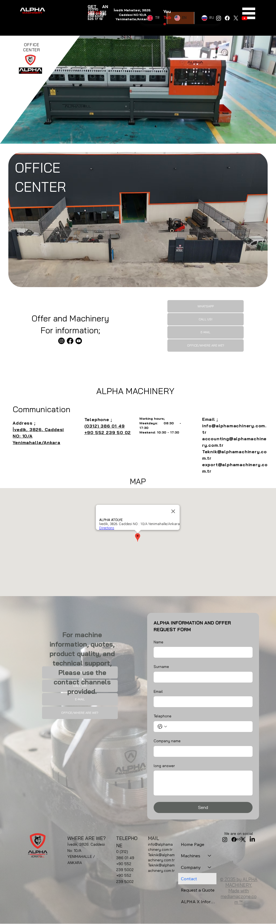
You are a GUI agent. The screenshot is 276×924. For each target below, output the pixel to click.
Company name (167, 740)
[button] (266, 137)
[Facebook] (227, 18)
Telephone (162, 716)
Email (158, 691)
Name (158, 642)
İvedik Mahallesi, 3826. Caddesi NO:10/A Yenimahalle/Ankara (132, 14)
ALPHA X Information (198, 901)
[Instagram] (61, 341)
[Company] (209, 867)
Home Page (192, 844)
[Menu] (248, 13)
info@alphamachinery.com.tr (160, 847)
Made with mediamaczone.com (239, 896)
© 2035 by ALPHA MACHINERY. (238, 882)
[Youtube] (244, 18)
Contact (189, 878)
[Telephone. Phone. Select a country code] (162, 726)
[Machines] (209, 855)
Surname (161, 666)
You (166, 11)
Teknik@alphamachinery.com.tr (161, 857)
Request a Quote (198, 890)
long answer (164, 765)
